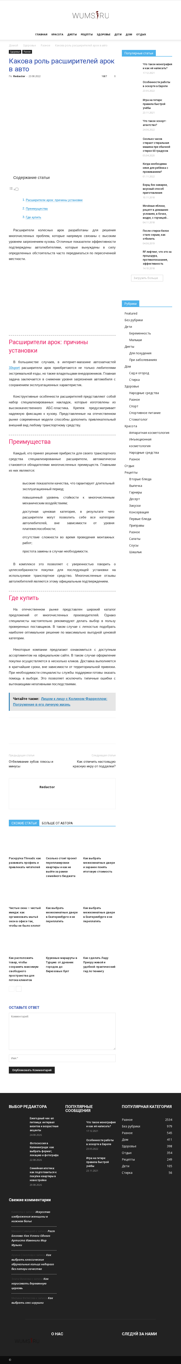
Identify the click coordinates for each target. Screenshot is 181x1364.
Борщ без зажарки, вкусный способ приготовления (155, 188)
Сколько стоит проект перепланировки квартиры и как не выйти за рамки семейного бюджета (61, 867)
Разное (45, 45)
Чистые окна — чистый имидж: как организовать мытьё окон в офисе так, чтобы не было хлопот (25, 916)
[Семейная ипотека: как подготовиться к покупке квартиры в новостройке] (17, 1172)
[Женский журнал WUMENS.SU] (90, 15)
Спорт (133, 406)
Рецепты (87, 34)
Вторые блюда (140, 479)
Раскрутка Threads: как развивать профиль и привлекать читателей (25, 863)
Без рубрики (133, 320)
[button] (167, 34)
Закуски (135, 505)
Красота (57, 34)
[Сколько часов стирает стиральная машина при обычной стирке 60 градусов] (131, 143)
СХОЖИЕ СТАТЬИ (24, 823)
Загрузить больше (146, 278)
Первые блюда (140, 519)
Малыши (135, 340)
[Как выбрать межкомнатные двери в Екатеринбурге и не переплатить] (62, 893)
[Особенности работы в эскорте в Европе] (131, 86)
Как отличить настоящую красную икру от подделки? (94, 764)
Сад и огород (139, 373)
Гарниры (135, 492)
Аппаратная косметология (149, 433)
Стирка (134, 380)
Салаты (134, 539)
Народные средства (144, 393)
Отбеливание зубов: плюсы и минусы (31, 764)
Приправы (136, 525)
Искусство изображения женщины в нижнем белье (30, 1216)
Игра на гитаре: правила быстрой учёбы (154, 104)
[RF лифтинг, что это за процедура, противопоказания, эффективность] (131, 255)
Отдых (141, 34)
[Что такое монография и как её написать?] (131, 68)
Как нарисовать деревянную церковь (30, 1283)
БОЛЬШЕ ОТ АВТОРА (57, 823)
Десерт (134, 499)
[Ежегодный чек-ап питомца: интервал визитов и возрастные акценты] (17, 1122)
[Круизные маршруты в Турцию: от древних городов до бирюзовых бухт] (62, 943)
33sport (14, 368)
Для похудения (140, 353)
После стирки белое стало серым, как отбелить (156, 234)
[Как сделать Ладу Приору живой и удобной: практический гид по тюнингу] (99, 943)
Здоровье (103, 34)
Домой (13, 45)
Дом (129, 34)
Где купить (33, 217)
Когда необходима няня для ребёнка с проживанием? (155, 167)
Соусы (133, 545)
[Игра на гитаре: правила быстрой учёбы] (131, 104)
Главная (41, 34)
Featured (130, 313)
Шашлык (135, 552)
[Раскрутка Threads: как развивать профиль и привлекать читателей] (25, 843)
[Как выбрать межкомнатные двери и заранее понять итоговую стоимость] (99, 843)
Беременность (140, 333)
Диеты (72, 34)
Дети (118, 34)
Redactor (19, 76)
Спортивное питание (145, 413)
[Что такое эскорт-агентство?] (131, 125)
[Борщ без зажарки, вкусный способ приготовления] (131, 188)
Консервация (139, 512)
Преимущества (37, 208)
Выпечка (135, 486)
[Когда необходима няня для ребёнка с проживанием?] (131, 168)
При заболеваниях (143, 360)
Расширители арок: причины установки (54, 200)
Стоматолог (138, 419)
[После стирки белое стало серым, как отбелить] (131, 234)
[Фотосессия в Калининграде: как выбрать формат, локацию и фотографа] (17, 1147)
